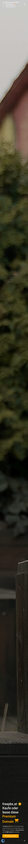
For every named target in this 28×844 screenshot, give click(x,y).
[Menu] (24, 4)
